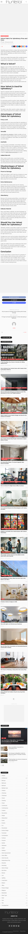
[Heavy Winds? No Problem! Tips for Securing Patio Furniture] (14, 682)
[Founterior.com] (14, 1)
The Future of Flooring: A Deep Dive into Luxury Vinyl (13, 669)
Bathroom (14, 912)
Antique (14, 905)
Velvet (2, 66)
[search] (26, 2)
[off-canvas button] (1, 2)
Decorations (4, 768)
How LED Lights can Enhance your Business (11, 624)
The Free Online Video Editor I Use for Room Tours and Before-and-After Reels (12, 870)
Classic (14, 927)
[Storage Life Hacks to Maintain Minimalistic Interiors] (14, 790)
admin (3, 42)
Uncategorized (4, 459)
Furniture (6, 36)
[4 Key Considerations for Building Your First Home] (14, 734)
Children (14, 920)
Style (13, 528)
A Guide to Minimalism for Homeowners (10, 721)
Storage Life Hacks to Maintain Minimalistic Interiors (13, 799)
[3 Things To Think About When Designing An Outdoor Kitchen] (14, 812)
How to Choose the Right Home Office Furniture (12, 485)
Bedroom (14, 915)
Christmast (14, 925)
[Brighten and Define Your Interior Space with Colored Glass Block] (14, 522)
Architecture (4, 359)
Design (2, 36)
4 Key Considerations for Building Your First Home (13, 743)
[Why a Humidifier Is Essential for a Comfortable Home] (4, 878)
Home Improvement (11, 359)
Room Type (24, 481)
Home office (12, 481)
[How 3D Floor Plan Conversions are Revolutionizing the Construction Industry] (14, 636)
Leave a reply (6, 337)
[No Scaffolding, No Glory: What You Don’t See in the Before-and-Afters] (14, 569)
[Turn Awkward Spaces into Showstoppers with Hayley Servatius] (14, 498)
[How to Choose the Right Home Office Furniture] (14, 476)
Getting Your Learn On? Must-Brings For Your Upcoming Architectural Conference (11, 776)
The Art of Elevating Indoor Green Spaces (11, 771)
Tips (23, 359)
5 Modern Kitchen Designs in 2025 (9, 601)
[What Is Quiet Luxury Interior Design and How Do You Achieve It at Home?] (14, 406)
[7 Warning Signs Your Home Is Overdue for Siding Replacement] (14, 352)
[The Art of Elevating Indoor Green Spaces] (14, 761)
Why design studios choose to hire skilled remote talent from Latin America (12, 555)
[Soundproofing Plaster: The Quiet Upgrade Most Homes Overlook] (14, 452)
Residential (24, 387)
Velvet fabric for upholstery (7, 134)
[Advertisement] (14, 18)
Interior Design (18, 359)
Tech (8, 575)
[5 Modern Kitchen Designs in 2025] (14, 592)
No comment (8, 365)
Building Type (14, 917)
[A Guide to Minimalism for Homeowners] (14, 712)
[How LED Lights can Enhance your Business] (14, 614)
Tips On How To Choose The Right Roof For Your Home (14, 748)
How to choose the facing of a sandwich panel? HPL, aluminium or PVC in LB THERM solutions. (13, 392)
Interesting (7, 552)
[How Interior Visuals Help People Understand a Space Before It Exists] (14, 429)
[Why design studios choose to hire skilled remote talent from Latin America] (14, 545)
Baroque (14, 910)
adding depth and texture (12, 152)
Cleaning (14, 930)
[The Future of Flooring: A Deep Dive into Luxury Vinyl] (14, 660)
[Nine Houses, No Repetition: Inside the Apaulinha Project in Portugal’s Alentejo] (4, 884)
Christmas (14, 922)
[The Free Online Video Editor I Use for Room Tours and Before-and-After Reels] (14, 866)
